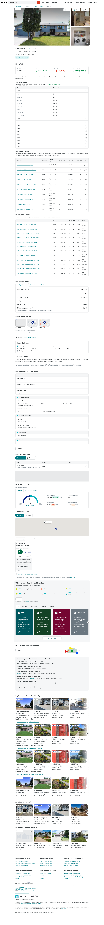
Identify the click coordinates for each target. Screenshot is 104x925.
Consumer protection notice (38, 890)
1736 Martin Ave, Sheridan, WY (25, 194)
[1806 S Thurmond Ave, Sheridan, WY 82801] (79, 836)
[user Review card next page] (88, 622)
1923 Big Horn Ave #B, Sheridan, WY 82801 (28, 268)
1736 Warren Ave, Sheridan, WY (25, 199)
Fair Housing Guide (35, 902)
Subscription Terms (66, 902)
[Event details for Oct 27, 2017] (86, 466)
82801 (41, 6)
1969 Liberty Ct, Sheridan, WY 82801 (27, 242)
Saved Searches (80, 2)
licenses (56, 885)
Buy (43, 2)
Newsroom (46, 902)
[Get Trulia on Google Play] (35, 896)
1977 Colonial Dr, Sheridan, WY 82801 (27, 229)
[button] (38, 2)
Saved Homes (68, 2)
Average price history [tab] (31, 490)
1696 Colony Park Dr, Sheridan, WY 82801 (28, 260)
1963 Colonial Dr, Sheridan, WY (25, 175)
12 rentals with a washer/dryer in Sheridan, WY (30, 774)
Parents (43, 606)
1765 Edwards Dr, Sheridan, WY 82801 (27, 273)
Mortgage (54, 2)
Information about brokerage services (25, 890)
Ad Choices (82, 902)
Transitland (34, 882)
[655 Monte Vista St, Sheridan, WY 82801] (24, 730)
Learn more (72, 577)
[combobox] (24, 2)
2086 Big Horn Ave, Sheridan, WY (26, 189)
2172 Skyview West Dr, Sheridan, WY (26, 184)
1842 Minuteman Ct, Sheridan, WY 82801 (28, 237)
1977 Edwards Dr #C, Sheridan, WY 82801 (28, 233)
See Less (20, 448)
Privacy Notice (76, 902)
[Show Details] (86, 91)
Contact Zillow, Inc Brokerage (22, 893)
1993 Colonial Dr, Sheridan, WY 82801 (27, 246)
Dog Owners (34, 606)
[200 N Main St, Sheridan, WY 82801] (60, 730)
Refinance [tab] (44, 285)
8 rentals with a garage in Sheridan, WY (28, 722)
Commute (51, 606)
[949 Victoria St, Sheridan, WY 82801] (78, 730)
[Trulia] (17, 896)
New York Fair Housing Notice (21, 889)
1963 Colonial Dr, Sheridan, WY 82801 (27, 225)
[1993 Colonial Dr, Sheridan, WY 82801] (60, 836)
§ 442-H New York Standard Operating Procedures (25, 888)
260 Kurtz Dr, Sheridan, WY (24, 180)
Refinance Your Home (22, 57)
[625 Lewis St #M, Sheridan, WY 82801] (79, 810)
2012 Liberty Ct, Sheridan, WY (25, 209)
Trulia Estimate (22, 84)
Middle (29, 539)
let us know (63, 908)
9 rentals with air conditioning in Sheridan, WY (30, 748)
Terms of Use (59, 902)
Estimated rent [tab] (34, 285)
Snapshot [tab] (19, 490)
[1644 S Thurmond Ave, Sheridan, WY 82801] (42, 836)
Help (72, 902)
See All (19, 599)
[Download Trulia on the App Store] (24, 896)
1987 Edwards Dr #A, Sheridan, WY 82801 (28, 264)
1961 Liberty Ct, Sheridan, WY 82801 (26, 255)
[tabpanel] (52, 300)
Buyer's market (30, 505)
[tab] (20, 458)
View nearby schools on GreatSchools (28, 574)
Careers (41, 902)
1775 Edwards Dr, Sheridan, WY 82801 (27, 250)
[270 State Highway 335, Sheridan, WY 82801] (78, 756)
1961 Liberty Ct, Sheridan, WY (25, 165)
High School (36, 539)
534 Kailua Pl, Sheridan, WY (24, 204)
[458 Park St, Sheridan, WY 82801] (78, 704)
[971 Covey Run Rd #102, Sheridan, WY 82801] (60, 704)
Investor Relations (52, 902)
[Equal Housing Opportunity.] (33, 912)
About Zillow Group (26, 902)
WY (31, 6)
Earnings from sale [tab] (22, 285)
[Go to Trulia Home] (4, 2)
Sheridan (36, 6)
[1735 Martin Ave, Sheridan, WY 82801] (24, 836)
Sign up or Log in (93, 2)
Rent (47, 2)
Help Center (45, 912)
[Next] (87, 707)
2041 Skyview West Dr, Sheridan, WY (26, 170)
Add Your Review (52, 638)
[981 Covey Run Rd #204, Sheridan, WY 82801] (42, 704)
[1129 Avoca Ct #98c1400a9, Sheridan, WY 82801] (24, 704)
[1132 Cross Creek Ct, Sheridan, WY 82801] (42, 730)
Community (24, 606)
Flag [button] (29, 631)
